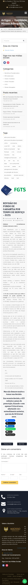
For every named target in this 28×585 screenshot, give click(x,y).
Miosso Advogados (10, 87)
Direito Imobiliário (10, 78)
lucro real (7, 166)
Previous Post (7, 444)
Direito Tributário (9, 81)
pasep (14, 166)
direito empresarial (9, 149)
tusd (12, 178)
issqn (5, 163)
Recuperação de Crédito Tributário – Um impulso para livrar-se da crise (13, 105)
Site (20, 474)
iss (18, 160)
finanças (6, 152)
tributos (6, 178)
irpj (14, 160)
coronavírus (13, 143)
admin (20, 218)
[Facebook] (4, 62)
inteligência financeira (10, 157)
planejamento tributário (11, 169)
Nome (3, 474)
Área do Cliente (9, 50)
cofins (6, 143)
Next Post (21, 444)
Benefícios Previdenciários (12, 73)
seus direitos (7, 175)
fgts (19, 149)
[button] (26, 13)
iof (20, 157)
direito (19, 146)
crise (13, 146)
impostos (6, 155)
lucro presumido (14, 163)
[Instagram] (8, 62)
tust (18, 178)
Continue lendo (21, 548)
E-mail (12, 474)
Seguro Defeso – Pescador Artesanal (12, 111)
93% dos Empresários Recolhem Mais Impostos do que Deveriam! (13, 98)
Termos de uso (20, 574)
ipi (4, 160)
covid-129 (6, 146)
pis (19, 166)
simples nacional (18, 175)
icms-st (19, 152)
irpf (9, 160)
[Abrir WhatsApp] (24, 581)
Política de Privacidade (8, 574)
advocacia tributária (9, 137)
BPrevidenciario (9, 76)
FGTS (5, 29)
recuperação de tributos (11, 172)
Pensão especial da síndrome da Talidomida (11, 123)
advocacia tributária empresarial (13, 140)
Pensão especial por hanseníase (11, 117)
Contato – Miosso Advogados (14, 576)
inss (13, 155)
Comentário (4, 461)
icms (13, 152)
